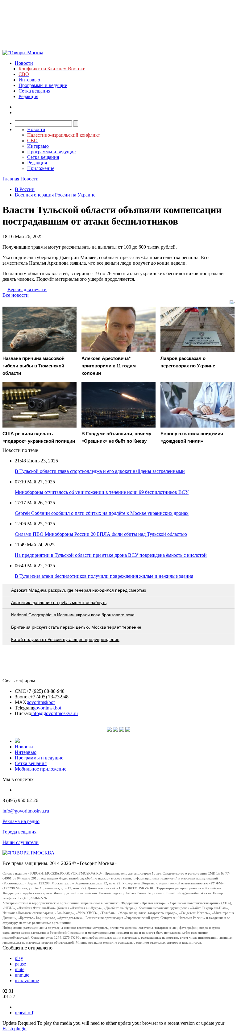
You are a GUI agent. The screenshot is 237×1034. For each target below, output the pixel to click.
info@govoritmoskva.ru (54, 713)
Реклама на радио (21, 821)
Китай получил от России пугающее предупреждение (65, 639)
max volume (27, 980)
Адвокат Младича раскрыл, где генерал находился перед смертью (78, 590)
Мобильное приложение (40, 768)
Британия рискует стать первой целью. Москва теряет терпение (76, 627)
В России (25, 189)
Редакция (28, 96)
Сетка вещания (34, 90)
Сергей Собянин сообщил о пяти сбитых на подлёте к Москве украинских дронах (102, 513)
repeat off (24, 1012)
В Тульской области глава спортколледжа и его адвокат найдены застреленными (100, 471)
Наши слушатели (20, 842)
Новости (24, 63)
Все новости (15, 295)
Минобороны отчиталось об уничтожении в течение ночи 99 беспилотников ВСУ (102, 492)
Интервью (29, 79)
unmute (22, 975)
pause (20, 963)
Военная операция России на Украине (55, 194)
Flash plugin (14, 1028)
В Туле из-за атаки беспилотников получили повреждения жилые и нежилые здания (104, 576)
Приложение (40, 168)
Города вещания (19, 831)
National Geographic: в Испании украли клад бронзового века (73, 614)
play (19, 958)
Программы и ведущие (43, 85)
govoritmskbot (41, 702)
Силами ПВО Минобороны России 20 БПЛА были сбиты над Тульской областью (101, 534)
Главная (10, 178)
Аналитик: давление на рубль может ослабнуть (58, 602)
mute (19, 969)
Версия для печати (27, 289)
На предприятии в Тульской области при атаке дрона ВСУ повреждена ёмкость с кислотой (111, 555)
